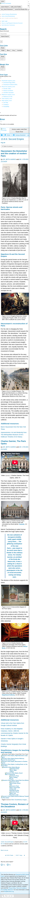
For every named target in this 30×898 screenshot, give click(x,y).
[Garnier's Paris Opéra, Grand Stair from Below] (15, 780)
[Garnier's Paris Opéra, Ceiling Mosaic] (15, 777)
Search (3, 896)
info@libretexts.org (9, 891)
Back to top (4, 850)
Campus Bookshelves (21, 135)
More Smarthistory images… (19, 799)
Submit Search (5, 36)
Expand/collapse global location (28, 135)
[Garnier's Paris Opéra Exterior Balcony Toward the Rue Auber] (15, 797)
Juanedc (21, 524)
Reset (2, 47)
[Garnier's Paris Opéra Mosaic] (15, 767)
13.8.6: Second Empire (7, 842)
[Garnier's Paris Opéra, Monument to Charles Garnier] (15, 762)
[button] (6, 104)
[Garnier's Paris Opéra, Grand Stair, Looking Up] (15, 773)
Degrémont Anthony (8, 695)
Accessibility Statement (7, 889)
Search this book (4, 31)
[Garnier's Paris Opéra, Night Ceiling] (15, 770)
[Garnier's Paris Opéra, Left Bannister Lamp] (15, 793)
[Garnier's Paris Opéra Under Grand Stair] (15, 783)
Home (8, 135)
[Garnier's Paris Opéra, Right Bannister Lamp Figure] (15, 756)
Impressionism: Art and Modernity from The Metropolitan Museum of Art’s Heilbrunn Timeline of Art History (13, 435)
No (10, 864)
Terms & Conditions (21, 888)
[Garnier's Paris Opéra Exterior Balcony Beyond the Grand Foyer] (15, 759)
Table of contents (7, 146)
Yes (4, 864)
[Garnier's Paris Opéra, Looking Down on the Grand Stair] (15, 765)
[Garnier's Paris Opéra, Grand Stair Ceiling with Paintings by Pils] (15, 788)
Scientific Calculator (8, 92)
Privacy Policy (12, 888)
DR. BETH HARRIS (9, 159)
